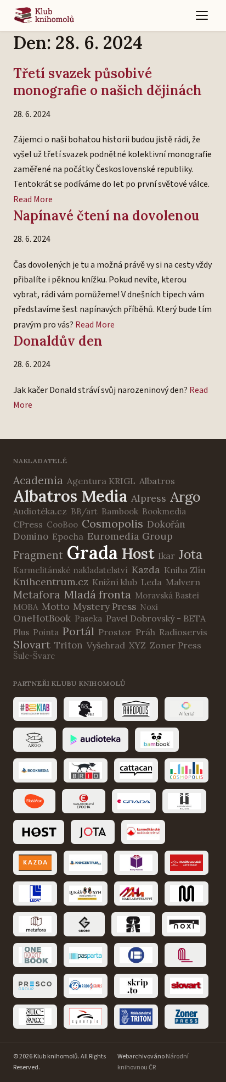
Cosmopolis (112, 523)
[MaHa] (136, 893)
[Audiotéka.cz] (95, 740)
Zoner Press (175, 645)
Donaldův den (58, 340)
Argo (185, 497)
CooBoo (62, 524)
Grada (92, 552)
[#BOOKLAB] (35, 709)
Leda (151, 581)
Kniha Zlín (185, 569)
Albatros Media (70, 496)
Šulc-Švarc (34, 656)
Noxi (149, 607)
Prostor (115, 631)
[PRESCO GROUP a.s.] (35, 986)
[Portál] (185, 955)
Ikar (166, 555)
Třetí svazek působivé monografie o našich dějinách (107, 82)
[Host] (38, 832)
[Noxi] (184, 924)
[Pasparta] (86, 955)
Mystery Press (104, 607)
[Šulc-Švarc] (35, 1017)
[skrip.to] (136, 986)
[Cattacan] (136, 770)
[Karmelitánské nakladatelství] (143, 832)
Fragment (38, 555)
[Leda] (35, 893)
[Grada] (134, 801)
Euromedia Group (130, 536)
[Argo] (34, 740)
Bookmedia (164, 511)
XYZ (137, 645)
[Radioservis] (86, 986)
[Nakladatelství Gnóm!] (84, 924)
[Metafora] (35, 924)
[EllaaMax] (34, 801)
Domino (30, 536)
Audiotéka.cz (40, 511)
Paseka (88, 618)
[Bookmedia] (35, 770)
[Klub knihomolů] (44, 15)
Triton (68, 645)
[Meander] (186, 893)
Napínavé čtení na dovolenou (106, 215)
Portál (78, 631)
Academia (38, 480)
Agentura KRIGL (101, 480)
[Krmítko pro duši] (186, 863)
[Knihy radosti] (136, 863)
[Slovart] (186, 986)
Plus (21, 632)
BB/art (84, 511)
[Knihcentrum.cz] (86, 863)
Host (138, 553)
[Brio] (86, 770)
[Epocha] (83, 801)
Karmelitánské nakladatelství (70, 570)
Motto (55, 607)
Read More (33, 199)
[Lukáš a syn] (86, 893)
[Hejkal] (184, 801)
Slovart (31, 644)
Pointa (46, 632)
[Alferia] (186, 709)
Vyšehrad (106, 645)
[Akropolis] (136, 709)
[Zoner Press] (186, 1017)
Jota (190, 554)
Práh (145, 631)
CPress (28, 524)
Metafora (36, 594)
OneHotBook (42, 618)
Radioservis (183, 631)
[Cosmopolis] (186, 770)
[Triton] (136, 1017)
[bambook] (157, 740)
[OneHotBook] (35, 955)
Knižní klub (114, 581)
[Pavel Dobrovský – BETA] (136, 955)
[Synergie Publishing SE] (86, 1017)
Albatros (157, 480)
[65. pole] (86, 709)
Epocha (67, 536)
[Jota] (93, 832)
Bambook (119, 511)
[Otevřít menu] (202, 15)
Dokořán (166, 524)
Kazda (146, 569)
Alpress (148, 498)
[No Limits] (133, 924)
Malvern (183, 581)
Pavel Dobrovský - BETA (156, 618)
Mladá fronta (97, 594)
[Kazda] (35, 863)
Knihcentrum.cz (50, 581)
